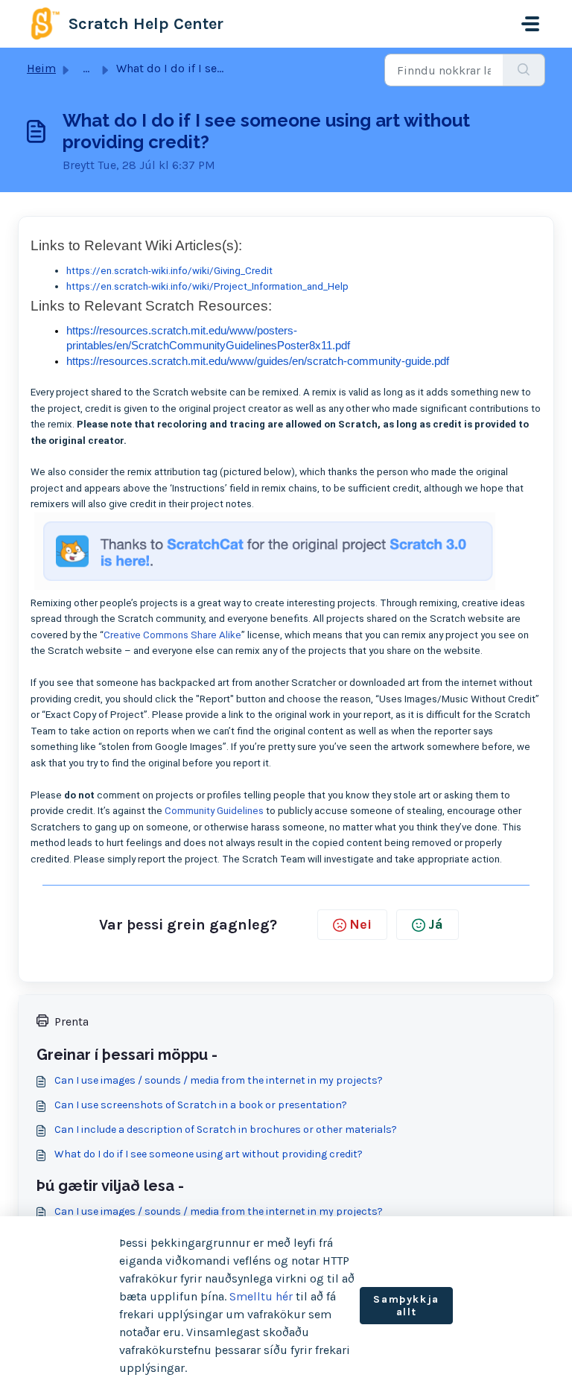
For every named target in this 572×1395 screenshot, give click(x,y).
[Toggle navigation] (530, 23)
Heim (41, 68)
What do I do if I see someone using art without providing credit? (208, 1154)
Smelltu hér (261, 1296)
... (86, 68)
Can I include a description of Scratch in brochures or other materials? (225, 1129)
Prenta (71, 1021)
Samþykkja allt (406, 1306)
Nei (360, 924)
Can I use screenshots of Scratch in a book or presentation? (200, 1105)
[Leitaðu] (524, 70)
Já (435, 924)
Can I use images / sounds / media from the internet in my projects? (218, 1080)
